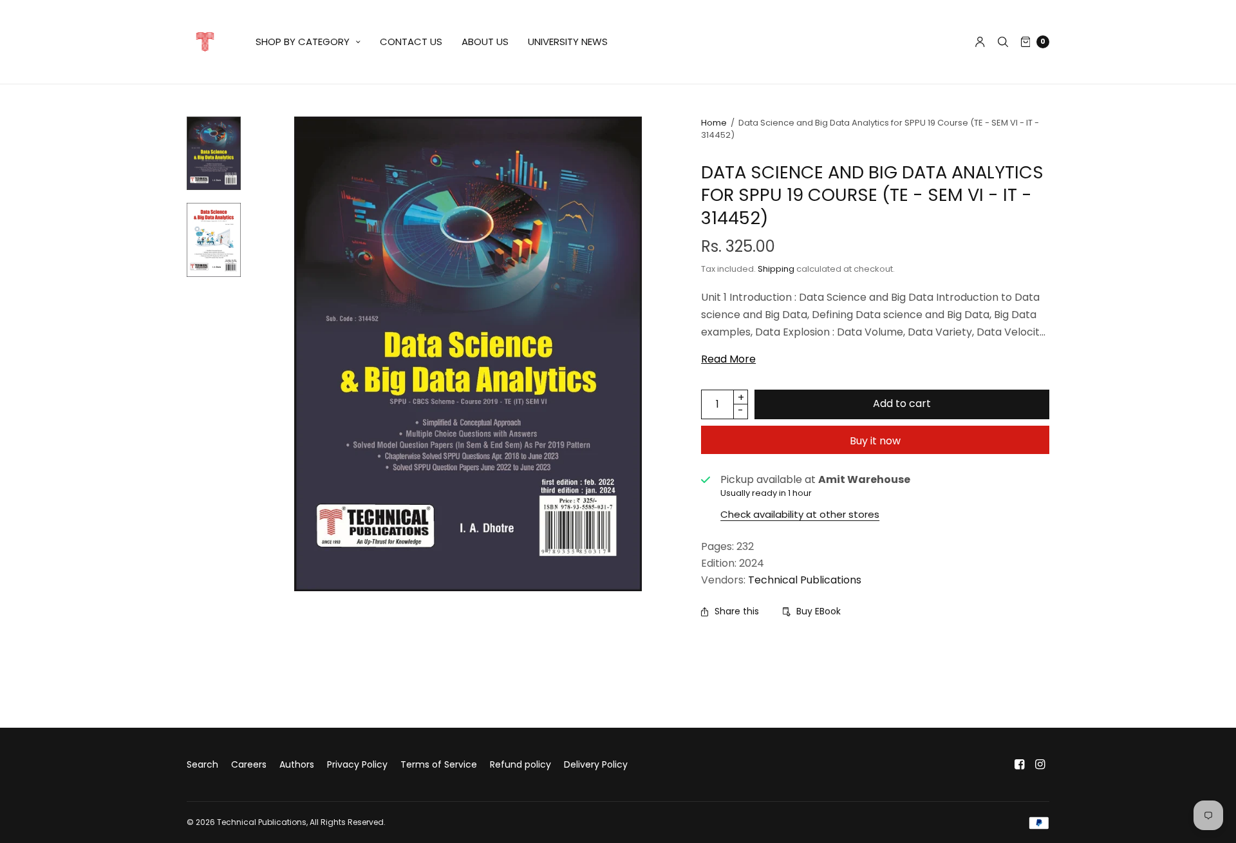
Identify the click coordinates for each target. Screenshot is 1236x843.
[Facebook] (1019, 764)
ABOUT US (485, 41)
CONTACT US (411, 41)
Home (714, 123)
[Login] (980, 42)
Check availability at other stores (799, 514)
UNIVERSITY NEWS (568, 41)
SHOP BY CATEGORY (303, 41)
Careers (249, 764)
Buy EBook (818, 611)
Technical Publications (804, 580)
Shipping (776, 269)
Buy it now (875, 440)
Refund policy (520, 764)
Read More (728, 359)
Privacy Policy (357, 764)
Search (202, 764)
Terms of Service (438, 764)
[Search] (1003, 42)
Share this (737, 611)
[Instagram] (1040, 764)
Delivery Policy (596, 764)
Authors (296, 764)
